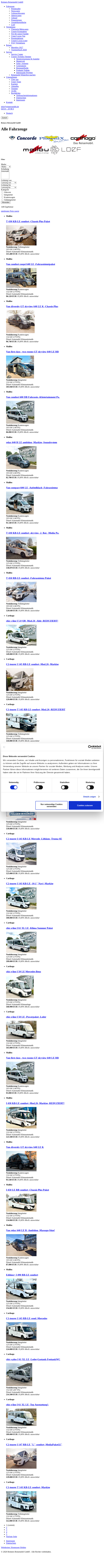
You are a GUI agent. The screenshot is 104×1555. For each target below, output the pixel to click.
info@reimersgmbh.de (10, 107)
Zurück (4, 118)
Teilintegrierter (10, 200)
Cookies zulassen (85, 805)
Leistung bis (6, 185)
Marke (3, 164)
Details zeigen (89, 797)
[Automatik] (5, 171)
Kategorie (5, 190)
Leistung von (6, 180)
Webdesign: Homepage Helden (13, 1547)
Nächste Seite (11, 1536)
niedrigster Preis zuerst (10, 211)
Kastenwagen (9, 197)
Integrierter (8, 195)
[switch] (39, 787)
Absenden (5, 202)
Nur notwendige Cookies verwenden (52, 805)
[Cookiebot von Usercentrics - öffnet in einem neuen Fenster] (90, 747)
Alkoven (7, 192)
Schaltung (5, 169)
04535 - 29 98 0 (7, 109)
